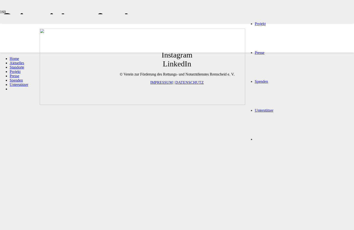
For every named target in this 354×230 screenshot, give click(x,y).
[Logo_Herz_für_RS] (142, 104)
